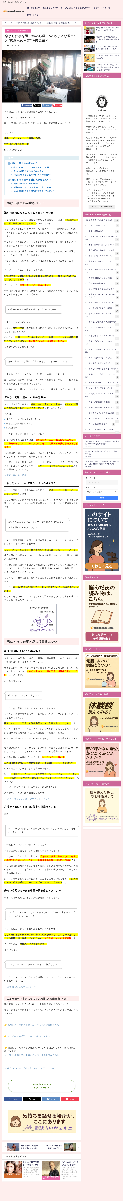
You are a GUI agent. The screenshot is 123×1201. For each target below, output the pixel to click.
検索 (102, 498)
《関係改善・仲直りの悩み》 (102, 363)
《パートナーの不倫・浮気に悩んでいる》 (102, 237)
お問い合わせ (32, 15)
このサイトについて (101, 8)
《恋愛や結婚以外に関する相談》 (102, 408)
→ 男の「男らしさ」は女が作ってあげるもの (27, 798)
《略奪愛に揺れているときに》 (102, 278)
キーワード (91, 478)
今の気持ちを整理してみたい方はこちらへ (29, 1036)
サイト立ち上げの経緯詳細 (102, 207)
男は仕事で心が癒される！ (24, 163)
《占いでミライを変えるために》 (101, 389)
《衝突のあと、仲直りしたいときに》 (101, 375)
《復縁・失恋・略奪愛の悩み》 (102, 257)
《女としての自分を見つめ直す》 (101, 329)
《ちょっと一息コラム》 (102, 225)
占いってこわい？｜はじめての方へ (76, 8)
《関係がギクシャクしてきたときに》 (103, 383)
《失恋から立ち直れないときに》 (101, 262)
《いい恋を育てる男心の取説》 (18, 31)
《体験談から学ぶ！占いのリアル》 (101, 395)
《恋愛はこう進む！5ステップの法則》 (101, 351)
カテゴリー (91, 487)
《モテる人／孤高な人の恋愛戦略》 (102, 323)
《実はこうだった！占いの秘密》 (102, 430)
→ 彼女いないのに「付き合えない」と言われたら (29, 1068)
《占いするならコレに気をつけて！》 (103, 419)
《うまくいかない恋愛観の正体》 (101, 315)
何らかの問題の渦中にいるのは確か (28, 171)
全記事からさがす (50, 8)
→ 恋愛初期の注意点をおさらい (20, 987)
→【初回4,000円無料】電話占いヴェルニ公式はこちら (31, 1055)
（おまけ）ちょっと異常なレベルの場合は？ (32, 175)
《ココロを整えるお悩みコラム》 (101, 220)
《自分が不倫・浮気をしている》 (102, 251)
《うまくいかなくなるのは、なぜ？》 (103, 370)
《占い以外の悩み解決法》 (100, 424)
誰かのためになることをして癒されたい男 (31, 167)
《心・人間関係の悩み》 (102, 283)
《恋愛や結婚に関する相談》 (102, 402)
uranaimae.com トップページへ (42, 1086)
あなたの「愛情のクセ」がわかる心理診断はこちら (33, 1025)
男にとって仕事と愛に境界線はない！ (30, 179)
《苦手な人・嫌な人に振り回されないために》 (101, 295)
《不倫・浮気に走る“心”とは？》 (102, 245)
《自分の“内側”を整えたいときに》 (102, 290)
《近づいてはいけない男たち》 (102, 358)
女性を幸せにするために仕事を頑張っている (32, 187)
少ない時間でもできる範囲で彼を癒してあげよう (34, 191)
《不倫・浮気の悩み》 (102, 231)
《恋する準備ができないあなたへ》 (101, 342)
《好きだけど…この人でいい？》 (102, 336)
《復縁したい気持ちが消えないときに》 (101, 271)
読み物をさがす (33, 8)
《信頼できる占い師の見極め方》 (102, 413)
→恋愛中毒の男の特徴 (15, 475)
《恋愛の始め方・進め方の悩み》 (102, 303)
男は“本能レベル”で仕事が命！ (26, 184)
